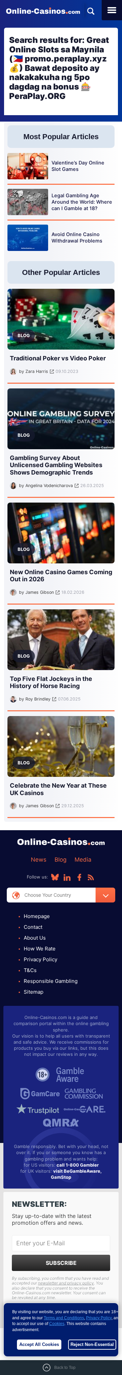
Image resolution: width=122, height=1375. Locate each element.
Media (83, 859)
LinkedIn (67, 877)
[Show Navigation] (112, 10)
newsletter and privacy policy (66, 1282)
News (38, 859)
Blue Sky (55, 877)
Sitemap (33, 992)
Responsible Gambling (51, 981)
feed (91, 877)
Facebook (79, 877)
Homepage (37, 916)
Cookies (56, 1323)
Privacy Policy (40, 959)
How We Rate (40, 948)
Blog (60, 859)
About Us (35, 938)
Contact (33, 927)
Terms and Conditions (64, 1318)
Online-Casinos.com (43, 10)
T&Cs (30, 970)
